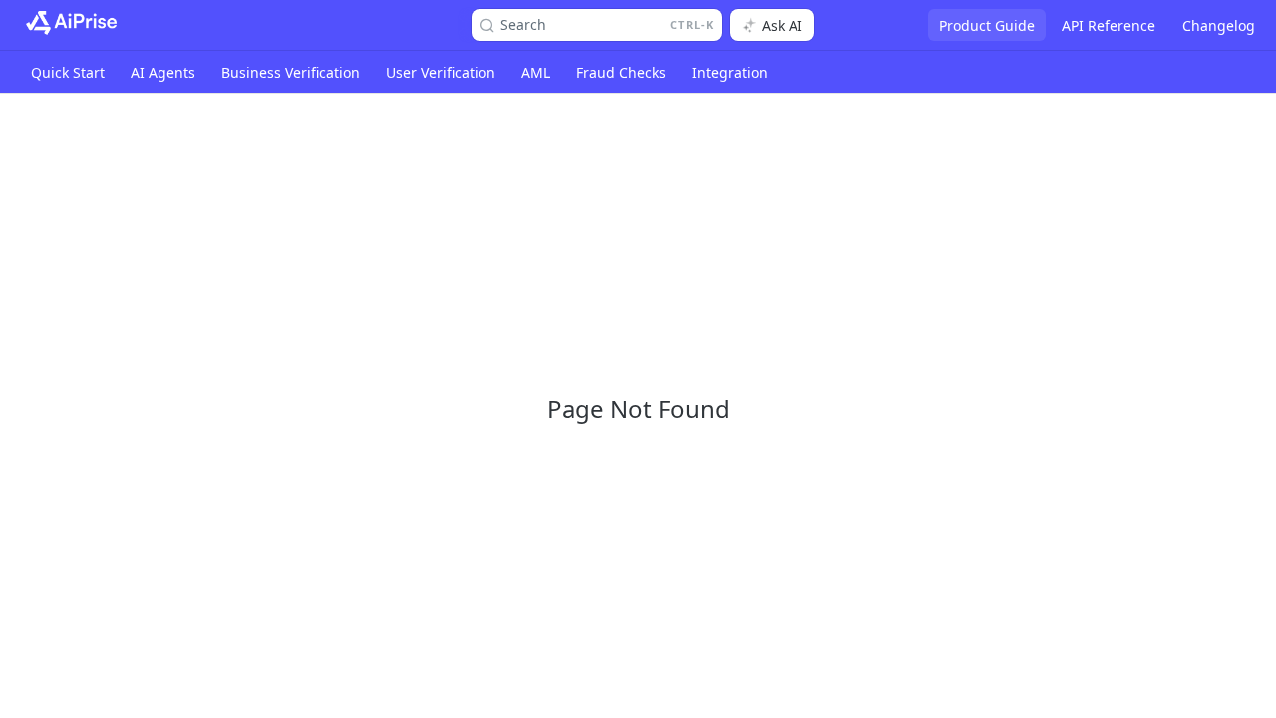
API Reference (1108, 25)
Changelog (1218, 25)
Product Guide (987, 25)
